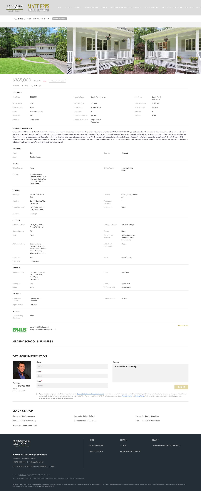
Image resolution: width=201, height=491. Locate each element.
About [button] (104, 8)
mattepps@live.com (36, 462)
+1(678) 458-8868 (20, 462)
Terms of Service (127, 396)
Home (59, 8)
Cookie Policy (38, 478)
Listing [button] (68, 8)
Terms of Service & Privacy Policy (23, 478)
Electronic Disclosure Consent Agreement (90, 394)
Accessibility (80, 478)
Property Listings (63, 478)
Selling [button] (78, 8)
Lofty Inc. (23, 475)
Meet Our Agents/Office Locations (126, 8)
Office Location (151, 8)
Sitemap (72, 478)
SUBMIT (181, 387)
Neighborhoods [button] (91, 8)
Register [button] (189, 8)
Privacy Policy (139, 396)
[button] (14, 8)
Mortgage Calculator (172, 8)
